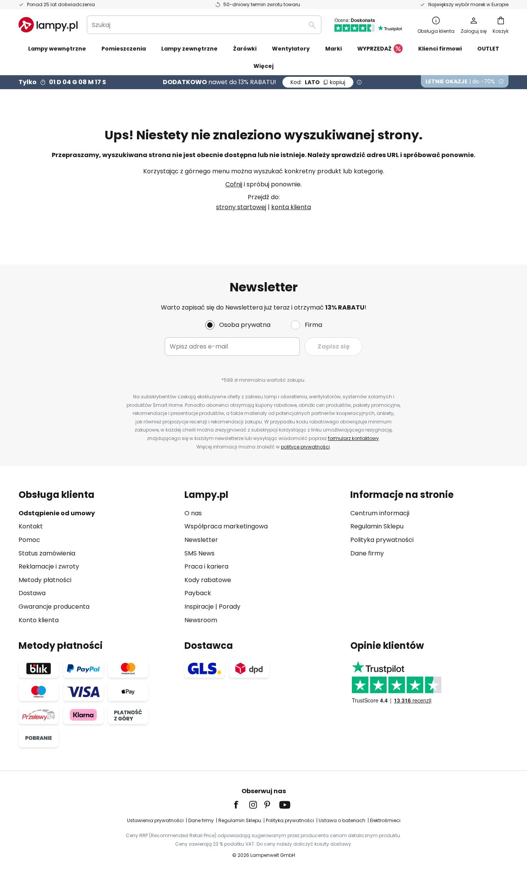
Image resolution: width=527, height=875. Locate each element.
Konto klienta (39, 620)
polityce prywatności (305, 446)
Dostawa (32, 593)
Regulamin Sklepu (377, 526)
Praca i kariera (206, 566)
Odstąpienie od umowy (57, 513)
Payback (197, 593)
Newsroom (200, 620)
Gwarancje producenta (54, 606)
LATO (318, 82)
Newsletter (201, 539)
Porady (229, 606)
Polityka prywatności (382, 539)
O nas (193, 513)
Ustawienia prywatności (155, 820)
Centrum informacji (379, 513)
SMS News (199, 553)
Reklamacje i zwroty (49, 566)
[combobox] (204, 25)
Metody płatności (45, 579)
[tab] (98, 557)
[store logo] (48, 24)
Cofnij (233, 184)
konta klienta (291, 207)
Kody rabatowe (207, 579)
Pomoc (29, 539)
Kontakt (31, 526)
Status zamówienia (47, 553)
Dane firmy (367, 553)
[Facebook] (241, 804)
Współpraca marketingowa (226, 526)
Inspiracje (199, 606)
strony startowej (241, 207)
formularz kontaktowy (353, 438)
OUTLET (488, 48)
